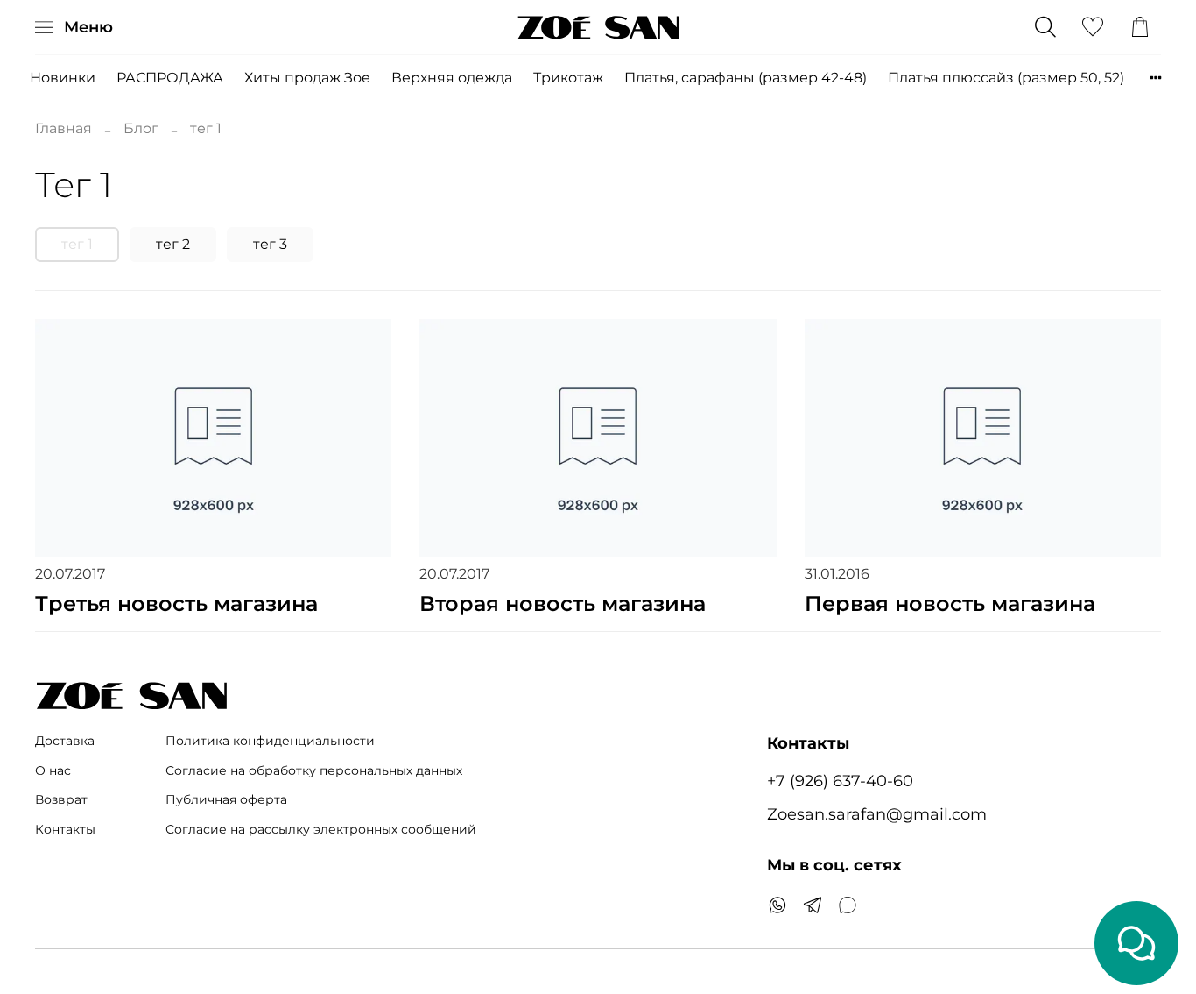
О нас (53, 770)
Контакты (65, 829)
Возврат (61, 799)
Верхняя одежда (451, 77)
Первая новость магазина (950, 603)
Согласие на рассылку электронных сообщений (320, 829)
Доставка (65, 741)
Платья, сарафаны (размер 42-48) (745, 77)
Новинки (62, 77)
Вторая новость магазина (562, 603)
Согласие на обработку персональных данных (313, 770)
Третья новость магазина (176, 603)
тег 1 (77, 244)
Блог (140, 128)
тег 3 (270, 244)
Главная (63, 128)
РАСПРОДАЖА (169, 77)
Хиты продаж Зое (307, 77)
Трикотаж (568, 77)
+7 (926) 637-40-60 (840, 780)
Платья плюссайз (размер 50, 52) (1006, 77)
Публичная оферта (226, 799)
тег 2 (173, 244)
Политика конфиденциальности (270, 741)
